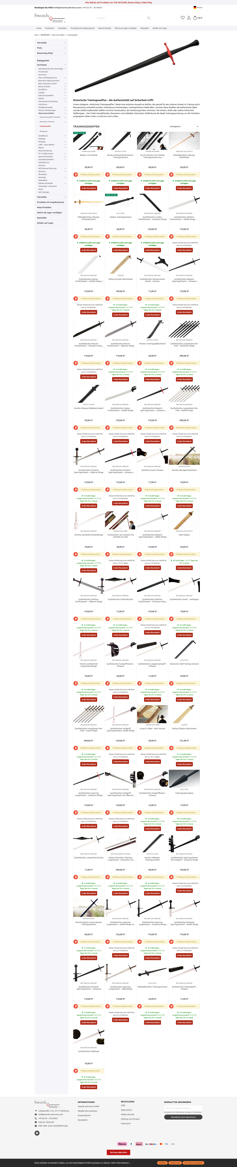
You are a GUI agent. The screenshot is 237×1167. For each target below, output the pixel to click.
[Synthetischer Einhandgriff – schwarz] (184, 972)
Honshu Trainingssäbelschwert (152, 344)
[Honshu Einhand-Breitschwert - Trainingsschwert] (120, 141)
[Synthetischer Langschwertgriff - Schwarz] (152, 649)
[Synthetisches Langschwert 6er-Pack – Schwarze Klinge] (184, 329)
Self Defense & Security (47, 168)
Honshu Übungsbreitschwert (184, 470)
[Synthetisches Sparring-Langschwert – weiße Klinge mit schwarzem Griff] (120, 908)
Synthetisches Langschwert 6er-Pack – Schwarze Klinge (184, 345)
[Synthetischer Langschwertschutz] (88, 843)
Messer (41, 148)
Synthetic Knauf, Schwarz (152, 470)
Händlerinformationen (87, 1111)
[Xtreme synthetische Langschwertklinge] (88, 649)
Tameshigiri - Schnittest (47, 186)
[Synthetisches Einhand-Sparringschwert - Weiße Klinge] (184, 908)
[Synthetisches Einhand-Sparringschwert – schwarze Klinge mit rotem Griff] (120, 456)
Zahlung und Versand (130, 1119)
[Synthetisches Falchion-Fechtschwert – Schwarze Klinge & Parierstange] (152, 585)
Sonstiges (42, 177)
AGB (123, 1105)
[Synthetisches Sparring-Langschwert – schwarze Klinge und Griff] (152, 908)
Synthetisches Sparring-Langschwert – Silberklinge (120, 988)
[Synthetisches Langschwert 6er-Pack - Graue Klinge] (88, 714)
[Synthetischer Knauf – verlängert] (184, 585)
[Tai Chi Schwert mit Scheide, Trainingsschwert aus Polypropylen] (152, 141)
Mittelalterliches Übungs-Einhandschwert (89, 218)
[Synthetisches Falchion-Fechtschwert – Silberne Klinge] (88, 585)
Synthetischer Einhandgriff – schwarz (184, 988)
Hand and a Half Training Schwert (184, 664)
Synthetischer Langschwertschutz (88, 858)
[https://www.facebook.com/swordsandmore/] (37, 1133)
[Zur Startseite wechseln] (50, 18)
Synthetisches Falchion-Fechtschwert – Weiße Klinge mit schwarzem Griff (184, 218)
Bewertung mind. (45, 53)
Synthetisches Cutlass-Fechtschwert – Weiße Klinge (120, 409)
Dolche (41, 98)
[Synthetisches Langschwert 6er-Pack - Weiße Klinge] (184, 394)
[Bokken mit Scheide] (88, 141)
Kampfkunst (43, 136)
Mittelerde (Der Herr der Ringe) (50, 69)
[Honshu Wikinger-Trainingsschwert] (152, 843)
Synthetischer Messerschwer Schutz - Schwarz (152, 280)
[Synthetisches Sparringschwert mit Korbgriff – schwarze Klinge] (184, 843)
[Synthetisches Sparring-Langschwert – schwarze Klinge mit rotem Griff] (88, 779)
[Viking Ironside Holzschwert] (120, 265)
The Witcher (43, 72)
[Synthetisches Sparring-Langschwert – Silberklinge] (120, 972)
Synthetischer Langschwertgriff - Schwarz (152, 665)
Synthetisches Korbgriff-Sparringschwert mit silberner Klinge (121, 794)
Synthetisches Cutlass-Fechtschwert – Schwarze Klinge (152, 218)
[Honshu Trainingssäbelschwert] (152, 329)
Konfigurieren (175, 1163)
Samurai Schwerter (45, 157)
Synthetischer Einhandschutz (120, 599)
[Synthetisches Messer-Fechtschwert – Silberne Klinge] (120, 329)
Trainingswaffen (45, 126)
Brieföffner (42, 90)
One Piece (42, 75)
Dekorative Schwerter (47, 121)
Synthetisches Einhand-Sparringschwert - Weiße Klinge (184, 923)
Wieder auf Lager (45, 223)
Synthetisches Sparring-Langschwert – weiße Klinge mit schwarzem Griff (121, 923)
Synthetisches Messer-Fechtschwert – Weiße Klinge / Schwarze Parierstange (88, 280)
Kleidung (41, 142)
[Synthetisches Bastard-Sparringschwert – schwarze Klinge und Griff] (184, 265)
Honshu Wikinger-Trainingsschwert (152, 859)
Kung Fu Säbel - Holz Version (152, 728)
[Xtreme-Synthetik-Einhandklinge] (88, 520)
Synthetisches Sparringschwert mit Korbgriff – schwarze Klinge (184, 859)
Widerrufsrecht (127, 1114)
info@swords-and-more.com (67, 7)
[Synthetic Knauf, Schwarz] (152, 456)
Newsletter (83, 1120)
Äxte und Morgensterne (47, 78)
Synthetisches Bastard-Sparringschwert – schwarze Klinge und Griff (184, 280)
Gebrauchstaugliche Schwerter (50, 117)
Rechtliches (127, 1102)
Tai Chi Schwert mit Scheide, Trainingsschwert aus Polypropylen (152, 156)
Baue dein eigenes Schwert (48, 81)
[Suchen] (149, 17)
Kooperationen (84, 1115)
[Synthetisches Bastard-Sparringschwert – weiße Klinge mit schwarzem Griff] (152, 520)
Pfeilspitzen (44, 131)
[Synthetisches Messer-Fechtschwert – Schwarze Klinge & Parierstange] (88, 329)
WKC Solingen (43, 192)
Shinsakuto (42, 174)
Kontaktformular (60, 1126)
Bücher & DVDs (44, 87)
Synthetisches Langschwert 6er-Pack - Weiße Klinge (184, 409)
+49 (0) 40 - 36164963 (48, 1118)
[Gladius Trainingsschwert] (120, 203)
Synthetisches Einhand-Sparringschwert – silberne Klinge (88, 471)
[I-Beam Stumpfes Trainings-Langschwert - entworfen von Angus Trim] (120, 843)
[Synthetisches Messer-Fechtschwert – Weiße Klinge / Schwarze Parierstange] (88, 265)
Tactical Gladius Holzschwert (184, 728)
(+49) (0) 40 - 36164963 (92, 7)
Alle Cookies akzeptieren (193, 1163)
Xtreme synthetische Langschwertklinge (89, 665)
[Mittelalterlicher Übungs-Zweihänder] (184, 141)
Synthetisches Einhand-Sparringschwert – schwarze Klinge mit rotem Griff (120, 471)
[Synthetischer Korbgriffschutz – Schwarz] (120, 649)
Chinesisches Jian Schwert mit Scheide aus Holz (120, 536)
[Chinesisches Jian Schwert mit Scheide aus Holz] (120, 520)
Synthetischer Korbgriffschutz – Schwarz (120, 665)
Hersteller (42, 43)
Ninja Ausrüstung (45, 151)
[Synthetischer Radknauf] (88, 1037)
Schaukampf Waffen (46, 159)
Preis (39, 48)
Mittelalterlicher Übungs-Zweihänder (184, 156)
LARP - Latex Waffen (46, 145)
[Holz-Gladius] (184, 520)
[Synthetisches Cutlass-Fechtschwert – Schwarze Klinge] (152, 203)
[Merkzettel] (183, 18)
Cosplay (41, 92)
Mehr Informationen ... (121, 1163)
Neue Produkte (44, 207)
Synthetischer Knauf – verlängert (184, 599)
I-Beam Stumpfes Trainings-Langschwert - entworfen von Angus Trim (120, 859)
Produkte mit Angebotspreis (50, 202)
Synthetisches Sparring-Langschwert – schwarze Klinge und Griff (152, 923)
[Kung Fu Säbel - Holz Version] (152, 714)
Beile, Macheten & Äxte (47, 84)
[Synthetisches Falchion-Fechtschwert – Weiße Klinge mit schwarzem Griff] (184, 203)
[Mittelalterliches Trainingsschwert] (152, 972)
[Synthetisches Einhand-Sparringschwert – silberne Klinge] (88, 456)
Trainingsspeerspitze (184, 793)
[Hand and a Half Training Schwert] (184, 649)
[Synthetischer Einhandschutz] (120, 585)
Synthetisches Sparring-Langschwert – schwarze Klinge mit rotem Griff (88, 794)
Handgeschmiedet (45, 107)
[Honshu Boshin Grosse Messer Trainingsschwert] (88, 908)
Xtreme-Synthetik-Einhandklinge (88, 535)
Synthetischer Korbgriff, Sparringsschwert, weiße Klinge (120, 729)
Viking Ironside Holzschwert (120, 279)
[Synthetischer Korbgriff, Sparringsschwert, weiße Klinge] (120, 714)
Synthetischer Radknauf (88, 1051)
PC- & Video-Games (45, 154)
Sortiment (42, 65)
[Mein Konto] (189, 18)
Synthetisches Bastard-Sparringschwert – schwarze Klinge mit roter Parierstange (152, 409)
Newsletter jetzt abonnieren (183, 1117)
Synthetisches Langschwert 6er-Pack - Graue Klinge (89, 729)
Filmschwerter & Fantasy (48, 101)
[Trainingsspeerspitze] (184, 779)
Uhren (40, 189)
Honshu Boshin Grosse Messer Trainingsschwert (88, 923)
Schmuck (41, 165)
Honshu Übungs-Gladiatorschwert (88, 408)
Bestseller (42, 218)
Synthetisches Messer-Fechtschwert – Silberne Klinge (120, 345)
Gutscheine (42, 104)
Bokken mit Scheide (88, 155)
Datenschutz (126, 1110)
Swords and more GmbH (88, 1106)
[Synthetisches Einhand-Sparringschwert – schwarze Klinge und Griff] (88, 972)
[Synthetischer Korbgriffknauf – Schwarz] (152, 779)
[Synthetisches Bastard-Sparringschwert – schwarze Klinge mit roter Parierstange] (152, 394)
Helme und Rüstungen (47, 110)
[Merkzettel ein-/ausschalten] (102, 134)
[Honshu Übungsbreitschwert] (184, 456)
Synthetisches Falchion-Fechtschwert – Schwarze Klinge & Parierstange (152, 600)
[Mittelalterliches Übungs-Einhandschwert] (88, 203)
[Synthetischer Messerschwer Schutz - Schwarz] (152, 265)
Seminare (42, 171)
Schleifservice (43, 162)
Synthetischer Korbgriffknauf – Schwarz (152, 794)
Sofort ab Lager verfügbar (49, 212)
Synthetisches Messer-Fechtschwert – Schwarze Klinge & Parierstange (89, 345)
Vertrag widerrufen (118, 1152)
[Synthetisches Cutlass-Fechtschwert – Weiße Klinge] (120, 394)
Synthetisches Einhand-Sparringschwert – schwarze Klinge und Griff (89, 988)
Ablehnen (162, 1163)
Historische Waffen (46, 113)
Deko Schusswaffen (46, 95)
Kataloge (41, 139)
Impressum (126, 1123)
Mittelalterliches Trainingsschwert (152, 987)
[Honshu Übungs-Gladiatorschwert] (88, 394)
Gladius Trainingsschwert (120, 217)
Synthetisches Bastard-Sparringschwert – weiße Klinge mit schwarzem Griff (152, 536)
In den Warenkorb (89, 188)
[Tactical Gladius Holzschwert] (184, 714)
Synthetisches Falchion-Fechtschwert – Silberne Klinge (88, 600)
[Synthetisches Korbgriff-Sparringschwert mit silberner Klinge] (120, 779)
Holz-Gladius (184, 535)
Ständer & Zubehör (45, 183)
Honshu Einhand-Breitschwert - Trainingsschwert (120, 156)
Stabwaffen (42, 180)
